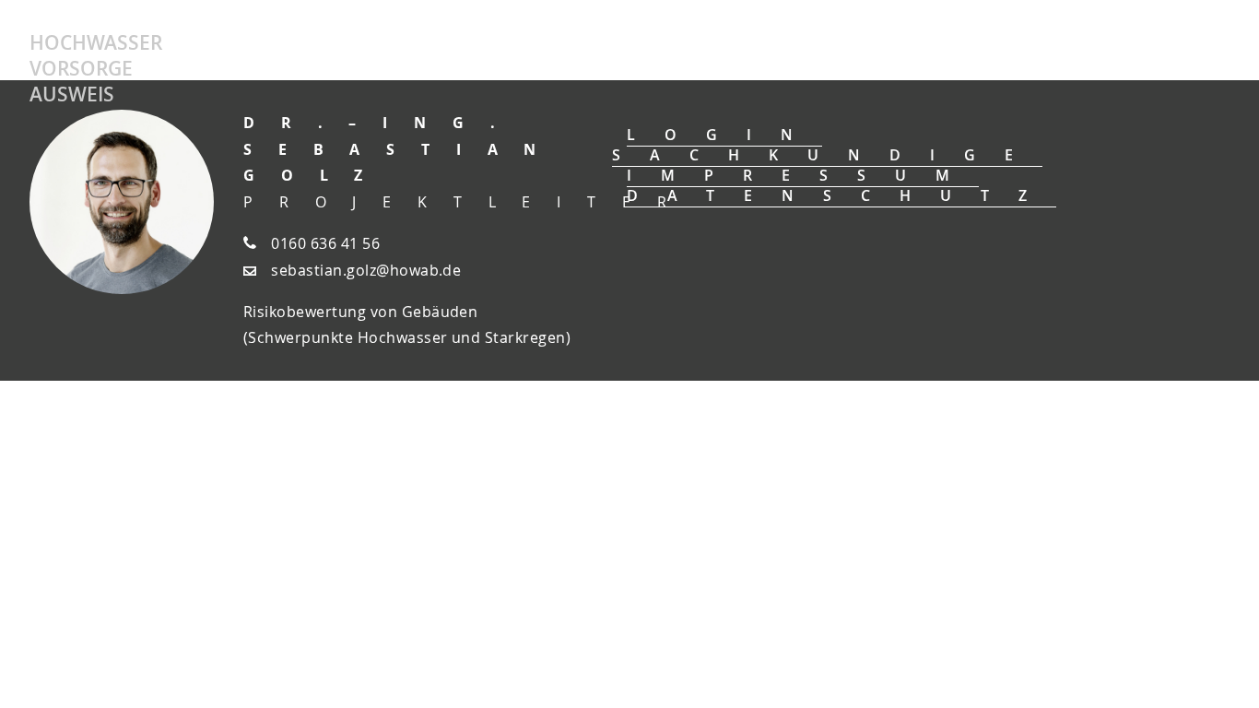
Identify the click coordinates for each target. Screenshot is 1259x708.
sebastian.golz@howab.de (366, 270)
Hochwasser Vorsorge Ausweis (95, 68)
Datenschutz (841, 195)
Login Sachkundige (827, 144)
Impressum (803, 175)
